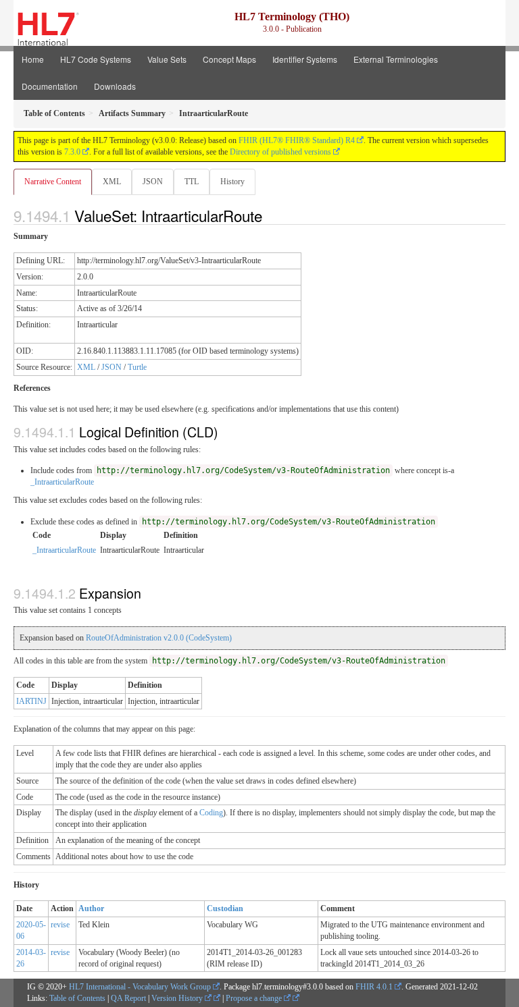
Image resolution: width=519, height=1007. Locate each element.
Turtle (137, 367)
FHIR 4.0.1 (374, 986)
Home (33, 59)
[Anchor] (269, 215)
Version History (178, 998)
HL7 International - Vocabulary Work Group (140, 986)
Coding (211, 812)
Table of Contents (77, 998)
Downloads (115, 86)
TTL (191, 181)
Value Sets (167, 59)
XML (112, 181)
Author (91, 908)
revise (60, 924)
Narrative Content (52, 181)
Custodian (225, 908)
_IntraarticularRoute (62, 482)
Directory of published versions (280, 152)
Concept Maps (229, 59)
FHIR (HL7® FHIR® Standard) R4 (297, 140)
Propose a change (255, 998)
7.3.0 (72, 152)
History (232, 181)
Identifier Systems (304, 59)
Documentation (50, 86)
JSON (153, 181)
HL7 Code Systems (95, 59)
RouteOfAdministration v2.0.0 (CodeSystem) (159, 638)
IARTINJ (31, 701)
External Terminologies (395, 59)
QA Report (128, 998)
